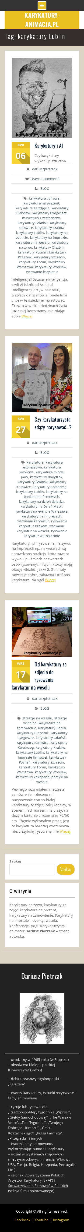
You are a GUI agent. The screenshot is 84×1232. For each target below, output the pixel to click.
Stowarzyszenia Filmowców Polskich (38, 1185)
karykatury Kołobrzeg (49, 487)
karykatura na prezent (41, 203)
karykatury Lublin (30, 232)
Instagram (61, 1220)
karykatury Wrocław (50, 267)
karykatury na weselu (33, 242)
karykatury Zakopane (32, 777)
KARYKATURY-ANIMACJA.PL (41, 20)
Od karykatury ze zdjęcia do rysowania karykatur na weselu (39, 675)
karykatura (35, 462)
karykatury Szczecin (49, 257)
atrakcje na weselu (37, 718)
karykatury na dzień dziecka (41, 501)
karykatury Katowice (33, 742)
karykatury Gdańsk (32, 223)
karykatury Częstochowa (41, 218)
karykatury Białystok (46, 477)
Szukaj (15, 861)
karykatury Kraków (49, 227)
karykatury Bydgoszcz (49, 213)
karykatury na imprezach (42, 516)
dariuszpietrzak (44, 169)
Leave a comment (45, 178)
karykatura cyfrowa (44, 198)
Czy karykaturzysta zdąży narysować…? (53, 423)
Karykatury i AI (49, 145)
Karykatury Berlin (52, 728)
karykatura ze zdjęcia (32, 208)
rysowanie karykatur (42, 272)
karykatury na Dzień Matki (41, 506)
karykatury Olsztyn (49, 247)
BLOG (44, 188)
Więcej (27, 316)
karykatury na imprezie (48, 237)
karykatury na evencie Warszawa (41, 511)
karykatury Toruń (32, 262)
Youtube (41, 1220)
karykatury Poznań (32, 252)
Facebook (22, 1220)
